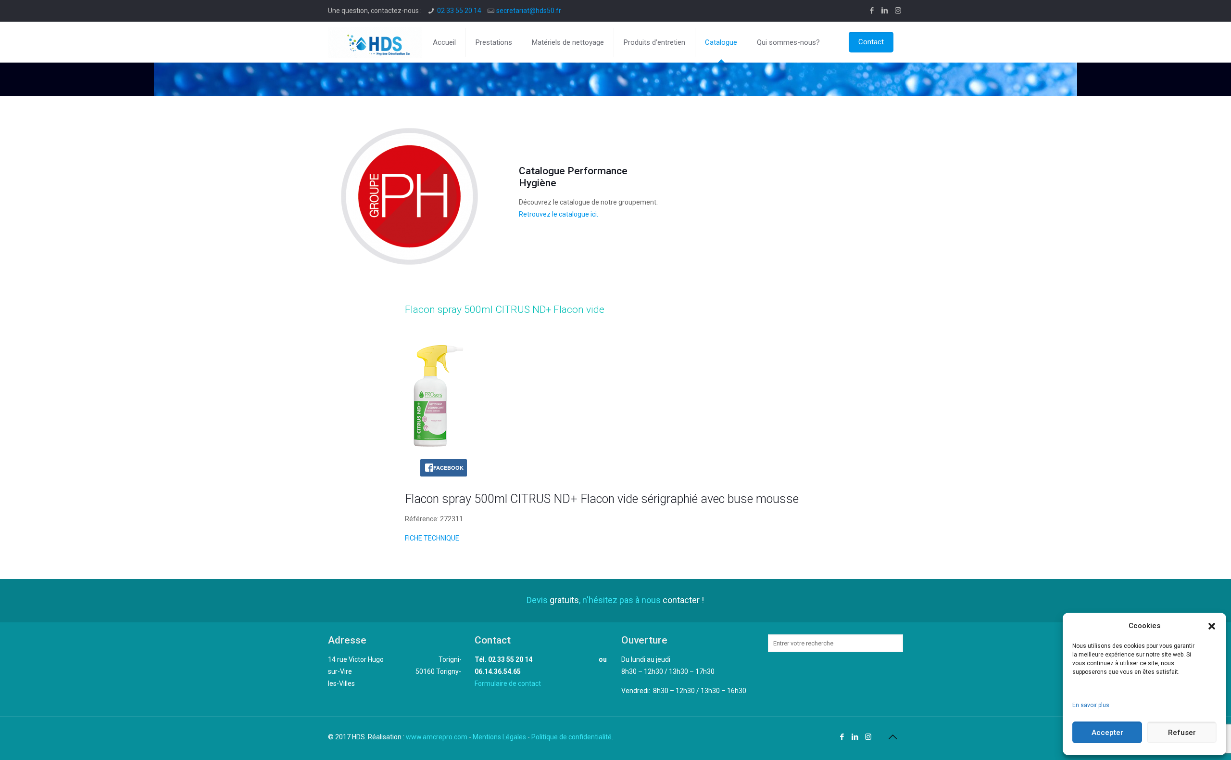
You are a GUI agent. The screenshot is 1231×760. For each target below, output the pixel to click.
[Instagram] (898, 10)
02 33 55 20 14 (459, 10)
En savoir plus (1090, 705)
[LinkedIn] (885, 10)
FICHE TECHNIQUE (432, 538)
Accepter (1107, 732)
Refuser (1182, 732)
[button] (1212, 626)
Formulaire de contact (508, 683)
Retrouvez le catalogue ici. (558, 214)
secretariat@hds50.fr (528, 10)
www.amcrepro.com (436, 737)
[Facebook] (872, 10)
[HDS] (375, 42)
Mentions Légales (499, 737)
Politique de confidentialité (571, 737)
